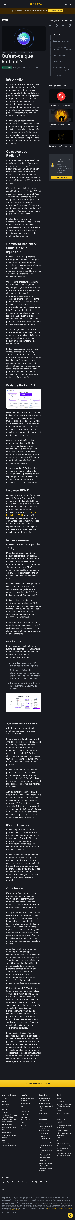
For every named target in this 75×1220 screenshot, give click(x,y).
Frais (58, 1138)
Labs (40, 1111)
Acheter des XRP (44, 1160)
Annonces (5, 1104)
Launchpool (24, 1114)
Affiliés (59, 1098)
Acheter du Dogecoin (45, 1163)
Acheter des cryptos (27, 1103)
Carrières (5, 1101)
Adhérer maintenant (56, 11)
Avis (3, 1140)
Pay (22, 1106)
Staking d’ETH (25, 1120)
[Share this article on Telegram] (63, 25)
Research (23, 1125)
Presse (4, 1109)
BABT (22, 1122)
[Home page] (35, 3)
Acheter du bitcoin (44, 1155)
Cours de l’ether (44, 1133)
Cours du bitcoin (44, 1131)
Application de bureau (9, 1145)
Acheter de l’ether (44, 1166)
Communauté (6, 1132)
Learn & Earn (43, 1123)
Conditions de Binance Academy (19, 1210)
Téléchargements (7, 1143)
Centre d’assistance (63, 1130)
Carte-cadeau (25, 1111)
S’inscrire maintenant (61, 177)
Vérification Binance (63, 1143)
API (58, 1140)
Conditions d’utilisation (53, 1208)
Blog (3, 1130)
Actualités (5, 1107)
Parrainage (60, 1101)
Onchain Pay (43, 1113)
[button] (70, 4)
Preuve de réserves (63, 1113)
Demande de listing (45, 1103)
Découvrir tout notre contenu (36, 1084)
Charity (23, 1128)
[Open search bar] (65, 4)
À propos (5, 1098)
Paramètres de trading (64, 1146)
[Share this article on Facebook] (57, 25)
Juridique (5, 1112)
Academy (24, 1109)
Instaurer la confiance (9, 1127)
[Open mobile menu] (70, 4)
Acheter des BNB (44, 1157)
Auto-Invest (24, 1117)
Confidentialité (7, 1124)
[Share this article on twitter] (50, 25)
